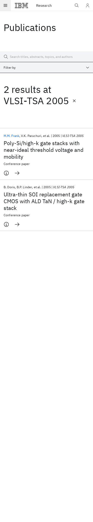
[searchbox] (46, 56)
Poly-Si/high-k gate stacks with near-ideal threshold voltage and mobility (44, 150)
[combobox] (46, 67)
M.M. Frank (11, 136)
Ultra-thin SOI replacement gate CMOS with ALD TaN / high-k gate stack (44, 201)
